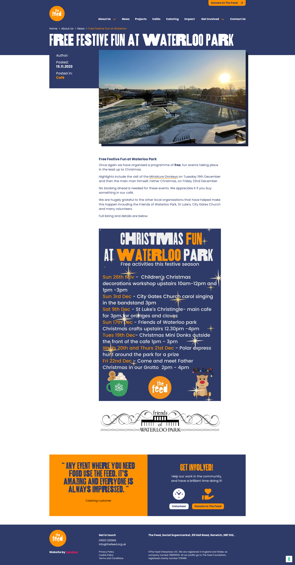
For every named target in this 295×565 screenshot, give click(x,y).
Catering (172, 19)
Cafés (156, 19)
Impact (189, 19)
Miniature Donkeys (163, 176)
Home (53, 29)
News (126, 19)
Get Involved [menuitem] (210, 19)
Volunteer (179, 506)
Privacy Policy (106, 551)
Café (60, 77)
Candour (72, 552)
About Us (67, 29)
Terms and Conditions (111, 558)
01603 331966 (107, 540)
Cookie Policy (106, 555)
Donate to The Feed (224, 3)
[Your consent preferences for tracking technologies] (289, 559)
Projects (141, 19)
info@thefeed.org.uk (112, 544)
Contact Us (238, 19)
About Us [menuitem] (104, 19)
